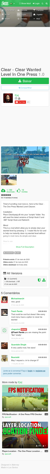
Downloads (11, 192)
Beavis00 (15, 357)
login (30, 370)
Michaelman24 (17, 298)
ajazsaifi (8, 417)
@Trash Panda (17, 332)
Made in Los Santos (9, 467)
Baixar (27, 80)
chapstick (15, 329)
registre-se (40, 370)
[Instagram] (16, 98)
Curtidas (25, 192)
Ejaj (17, 95)
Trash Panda (16, 311)
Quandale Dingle (18, 344)
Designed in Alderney (10, 464)
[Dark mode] (42, 3)
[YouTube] (19, 98)
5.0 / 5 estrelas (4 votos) (9, 197)
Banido (23, 329)
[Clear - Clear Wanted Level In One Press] (25, 160)
